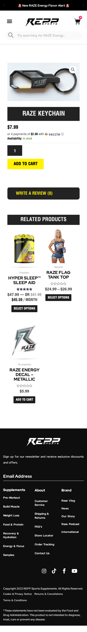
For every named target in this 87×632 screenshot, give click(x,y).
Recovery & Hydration (11, 535)
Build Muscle (11, 506)
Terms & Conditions (15, 600)
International (70, 532)
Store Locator (44, 535)
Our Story (68, 516)
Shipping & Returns (42, 515)
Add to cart (26, 164)
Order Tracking (44, 544)
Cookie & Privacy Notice (17, 594)
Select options (24, 308)
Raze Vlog (68, 500)
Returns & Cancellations (48, 594)
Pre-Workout (11, 497)
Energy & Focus (13, 546)
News (65, 508)
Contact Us (42, 553)
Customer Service (41, 503)
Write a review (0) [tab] (34, 193)
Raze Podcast (70, 524)
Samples (8, 555)
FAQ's (38, 526)
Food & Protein (13, 524)
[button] (3, 5)
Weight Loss (11, 515)
